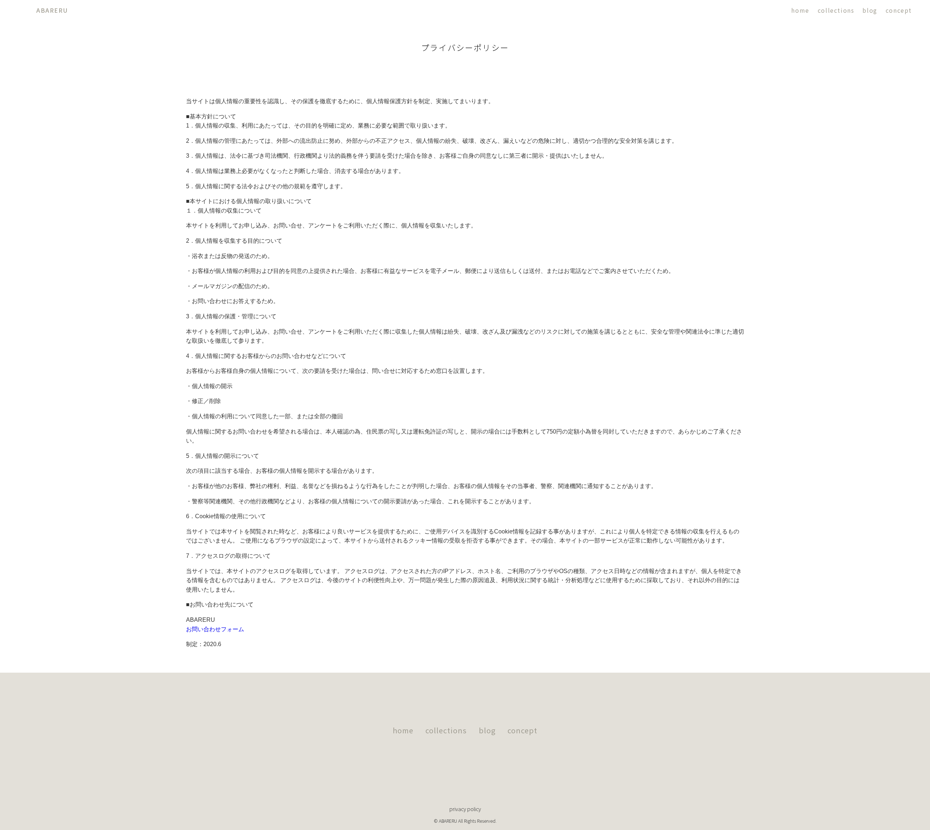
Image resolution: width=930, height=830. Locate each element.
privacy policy (465, 809)
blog (869, 10)
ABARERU (52, 10)
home (800, 10)
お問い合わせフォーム (215, 629)
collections (836, 10)
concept (899, 10)
